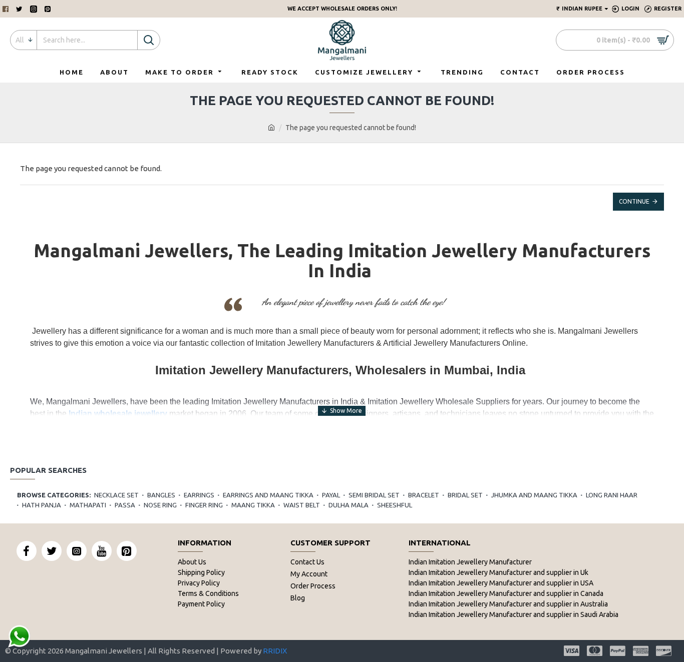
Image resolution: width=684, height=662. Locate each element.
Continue (634, 201)
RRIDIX (275, 650)
